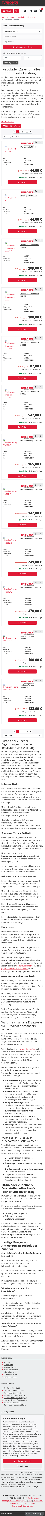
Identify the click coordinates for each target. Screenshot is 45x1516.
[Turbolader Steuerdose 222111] (10, 296)
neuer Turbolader (24, 966)
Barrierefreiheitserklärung (22, 1506)
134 (27, 132)
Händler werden (10, 1377)
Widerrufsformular (11, 1369)
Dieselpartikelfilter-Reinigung (15, 1398)
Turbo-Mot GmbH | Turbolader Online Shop (18, 17)
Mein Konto (8, 1365)
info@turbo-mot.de (31, 1498)
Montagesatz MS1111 (28, 196)
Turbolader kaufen (27, 1049)
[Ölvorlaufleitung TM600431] (10, 443)
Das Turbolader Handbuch (14, 1390)
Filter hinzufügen (12, 126)
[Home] (10, 3)
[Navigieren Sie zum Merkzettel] (30, 11)
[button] (16, 11)
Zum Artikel (22, 182)
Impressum (29, 1503)
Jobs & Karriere (10, 1372)
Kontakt (7, 1362)
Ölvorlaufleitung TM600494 (31, 489)
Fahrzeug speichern (24, 47)
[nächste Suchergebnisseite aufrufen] (30, 131)
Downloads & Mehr (11, 1374)
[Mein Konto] (25, 11)
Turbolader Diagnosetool (13, 1393)
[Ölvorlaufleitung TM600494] (10, 492)
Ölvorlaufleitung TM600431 (31, 440)
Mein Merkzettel (10, 1367)
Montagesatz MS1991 (28, 147)
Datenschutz (38, 1501)
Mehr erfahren (7, 121)
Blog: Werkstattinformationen (15, 1400)
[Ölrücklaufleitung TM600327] (10, 638)
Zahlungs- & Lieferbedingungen (14, 1501)
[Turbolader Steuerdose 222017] (10, 247)
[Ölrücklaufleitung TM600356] (10, 687)
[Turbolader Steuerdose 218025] (10, 394)
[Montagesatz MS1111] (10, 198)
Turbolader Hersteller (12, 1402)
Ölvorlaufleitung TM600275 (31, 538)
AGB (30, 1501)
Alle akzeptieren (24, 1461)
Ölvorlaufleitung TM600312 (31, 587)
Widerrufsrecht (17, 1503)
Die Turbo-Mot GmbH (12, 1388)
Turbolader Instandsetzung (14, 1395)
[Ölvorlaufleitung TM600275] (10, 541)
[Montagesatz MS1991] (10, 149)
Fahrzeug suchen (10, 63)
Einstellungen (22, 1466)
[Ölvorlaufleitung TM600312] (10, 589)
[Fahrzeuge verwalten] (35, 11)
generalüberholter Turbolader (14, 968)
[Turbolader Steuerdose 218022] (10, 345)
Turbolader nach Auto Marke (15, 1405)
